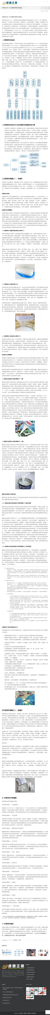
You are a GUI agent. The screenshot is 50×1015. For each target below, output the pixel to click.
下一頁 (46, 11)
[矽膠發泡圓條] (40, 993)
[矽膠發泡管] (44, 989)
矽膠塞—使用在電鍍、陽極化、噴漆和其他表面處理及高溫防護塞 (13, 988)
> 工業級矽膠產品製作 (30, 967)
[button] (3, 953)
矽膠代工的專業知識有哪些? (8, 992)
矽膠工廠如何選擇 (20, 935)
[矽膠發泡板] (28, 997)
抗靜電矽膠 (41, 916)
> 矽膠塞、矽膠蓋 (29, 979)
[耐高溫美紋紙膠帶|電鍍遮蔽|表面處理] (32, 989)
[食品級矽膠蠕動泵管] (36, 993)
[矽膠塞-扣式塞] (28, 993)
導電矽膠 (36, 916)
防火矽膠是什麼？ (6, 1000)
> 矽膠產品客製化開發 (30, 976)
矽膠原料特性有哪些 (10, 916)
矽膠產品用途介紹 (30, 916)
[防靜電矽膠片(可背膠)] (32, 993)
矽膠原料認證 (23, 917)
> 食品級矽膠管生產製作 (30, 972)
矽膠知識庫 (15, 940)
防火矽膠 (5, 917)
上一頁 (42, 11)
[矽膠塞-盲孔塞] (40, 989)
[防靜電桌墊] (32, 997)
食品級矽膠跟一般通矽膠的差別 (14, 917)
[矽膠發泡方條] (44, 993)
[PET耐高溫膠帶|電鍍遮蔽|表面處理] (36, 989)
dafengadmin (5, 940)
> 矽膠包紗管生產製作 (30, 974)
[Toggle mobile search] (44, 2)
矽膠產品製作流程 (9, 935)
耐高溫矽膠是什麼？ (6, 1003)
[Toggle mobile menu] (47, 2)
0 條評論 (19, 940)
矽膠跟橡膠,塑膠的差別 (30, 917)
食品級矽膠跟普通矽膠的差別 (20, 916)
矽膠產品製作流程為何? (7, 997)
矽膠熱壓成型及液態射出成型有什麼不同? (10, 994)
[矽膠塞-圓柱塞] (28, 989)
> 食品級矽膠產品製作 (30, 970)
